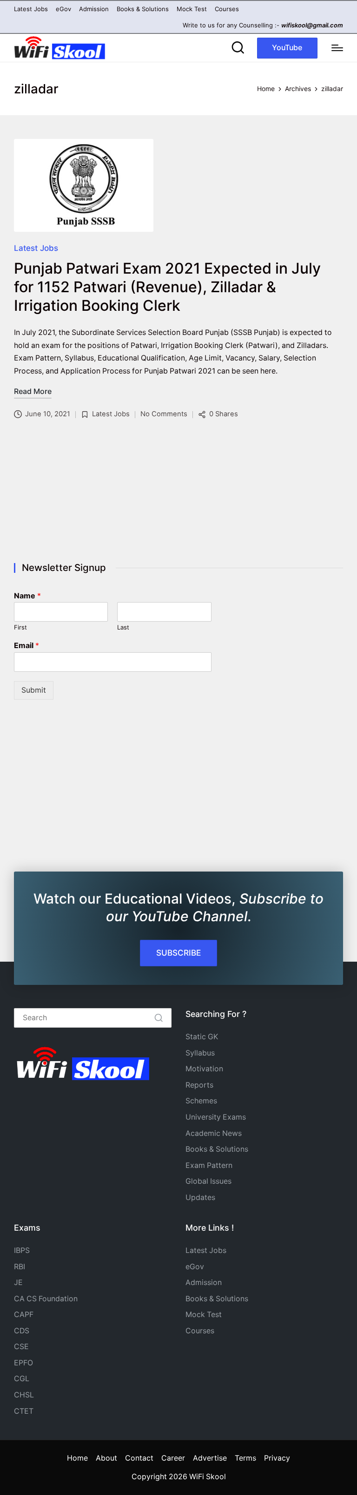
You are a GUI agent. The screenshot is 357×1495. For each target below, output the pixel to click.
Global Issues (208, 1181)
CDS (21, 1330)
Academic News (213, 1133)
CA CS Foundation (46, 1298)
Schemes (201, 1100)
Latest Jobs (36, 248)
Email (26, 645)
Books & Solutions (216, 1149)
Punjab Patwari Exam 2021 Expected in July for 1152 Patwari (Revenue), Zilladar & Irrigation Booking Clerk (167, 287)
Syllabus (200, 1053)
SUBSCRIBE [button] (178, 952)
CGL (21, 1378)
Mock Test (203, 1314)
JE (18, 1282)
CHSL (24, 1394)
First (20, 627)
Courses (199, 1330)
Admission (203, 1282)
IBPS (22, 1250)
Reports (199, 1085)
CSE (21, 1346)
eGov (194, 1266)
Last (123, 627)
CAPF (23, 1314)
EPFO (23, 1362)
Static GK (201, 1036)
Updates (200, 1197)
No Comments (163, 414)
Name (27, 595)
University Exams (215, 1117)
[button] (287, 48)
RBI (19, 1266)
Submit (33, 690)
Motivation (204, 1068)
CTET (23, 1411)
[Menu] (337, 48)
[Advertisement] (178, 493)
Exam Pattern (208, 1165)
